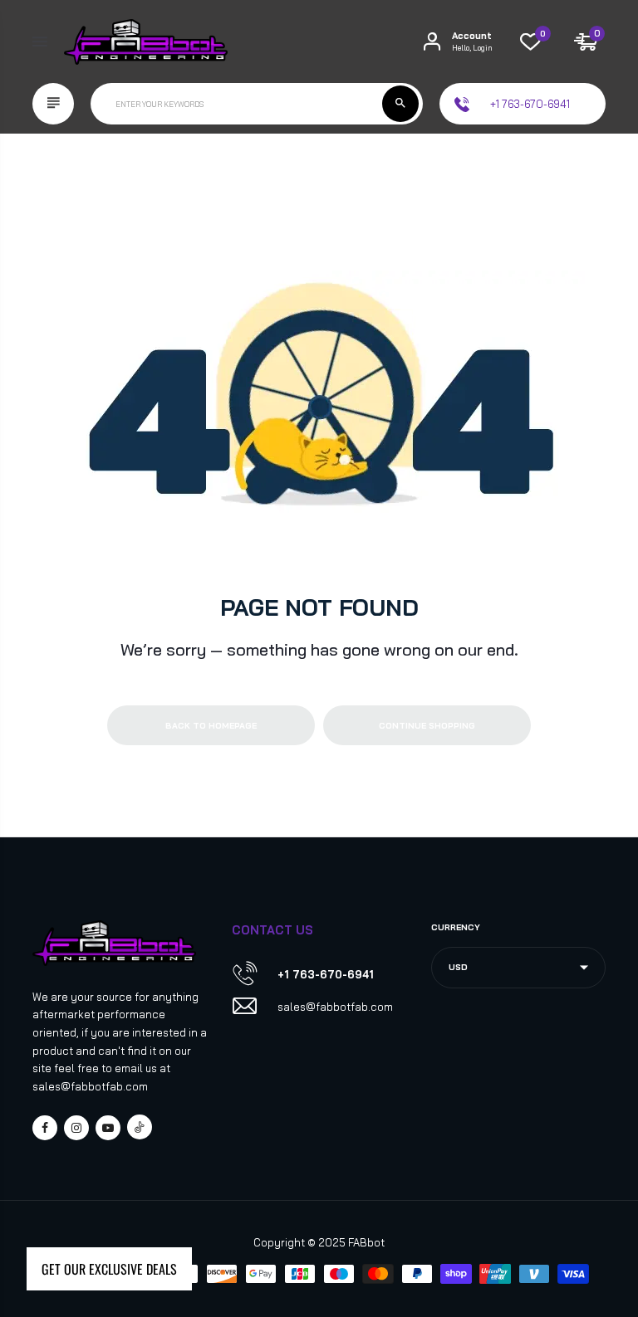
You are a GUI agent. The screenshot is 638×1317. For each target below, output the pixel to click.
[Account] (432, 41)
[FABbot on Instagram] (76, 1127)
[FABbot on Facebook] (44, 1127)
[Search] (400, 103)
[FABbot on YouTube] (108, 1127)
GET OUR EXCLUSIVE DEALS (109, 1269)
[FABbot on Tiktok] (139, 1127)
